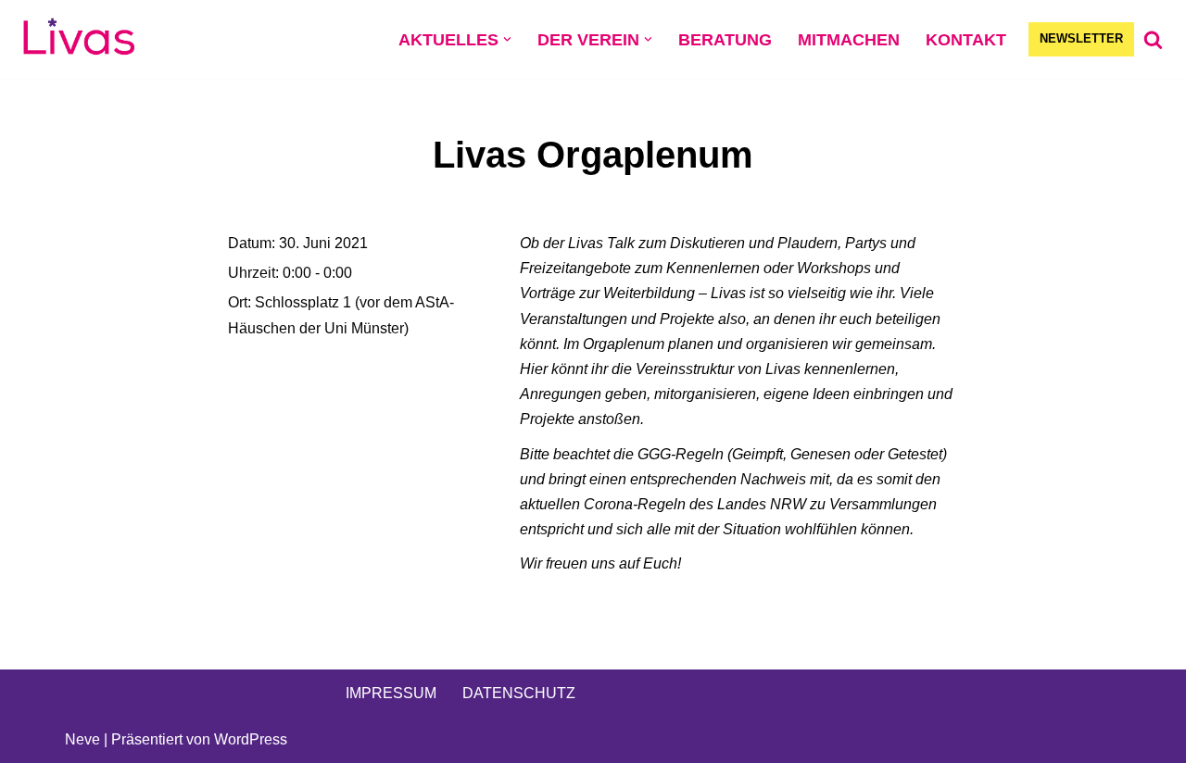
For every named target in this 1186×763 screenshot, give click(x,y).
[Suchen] (1153, 39)
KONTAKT (966, 40)
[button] (507, 39)
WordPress (250, 739)
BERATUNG (725, 40)
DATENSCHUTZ (518, 693)
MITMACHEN (849, 40)
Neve (82, 739)
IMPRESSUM (391, 693)
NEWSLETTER (1081, 38)
